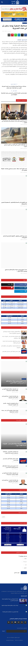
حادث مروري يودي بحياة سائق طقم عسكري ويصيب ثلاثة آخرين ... (16, 270)
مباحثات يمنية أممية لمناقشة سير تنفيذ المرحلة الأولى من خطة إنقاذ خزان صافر (14, 87)
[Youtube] (15, 622)
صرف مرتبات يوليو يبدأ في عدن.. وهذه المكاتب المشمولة (9, 411)
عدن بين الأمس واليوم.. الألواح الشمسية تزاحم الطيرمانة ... (15, 237)
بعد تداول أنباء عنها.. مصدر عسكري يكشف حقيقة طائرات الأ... (14, 169)
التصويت (24, 572)
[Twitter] (22, 622)
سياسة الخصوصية (10, 640)
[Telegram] (12, 622)
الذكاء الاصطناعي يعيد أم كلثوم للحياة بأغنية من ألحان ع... (10, 600)
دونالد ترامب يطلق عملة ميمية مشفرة (10, 605)
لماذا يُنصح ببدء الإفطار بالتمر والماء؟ (10, 611)
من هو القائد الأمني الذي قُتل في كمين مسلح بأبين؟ (15, 145)
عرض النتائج (17, 572)
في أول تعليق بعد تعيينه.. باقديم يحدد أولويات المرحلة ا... (10, 404)
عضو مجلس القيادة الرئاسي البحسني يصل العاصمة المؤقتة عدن (14, 94)
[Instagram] (18, 622)
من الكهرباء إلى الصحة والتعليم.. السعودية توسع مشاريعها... (14, 203)
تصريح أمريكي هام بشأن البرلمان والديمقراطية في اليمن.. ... (14, 122)
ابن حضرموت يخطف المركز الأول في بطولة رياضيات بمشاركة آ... (10, 390)
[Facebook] (25, 622)
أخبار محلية (24, 23)
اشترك (3, 631)
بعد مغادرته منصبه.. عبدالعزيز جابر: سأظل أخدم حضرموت (10, 397)
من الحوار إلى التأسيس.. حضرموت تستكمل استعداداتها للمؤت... (10, 452)
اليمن (3, 516)
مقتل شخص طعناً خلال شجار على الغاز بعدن (11, 351)
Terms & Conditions (19, 640)
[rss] (8, 622)
